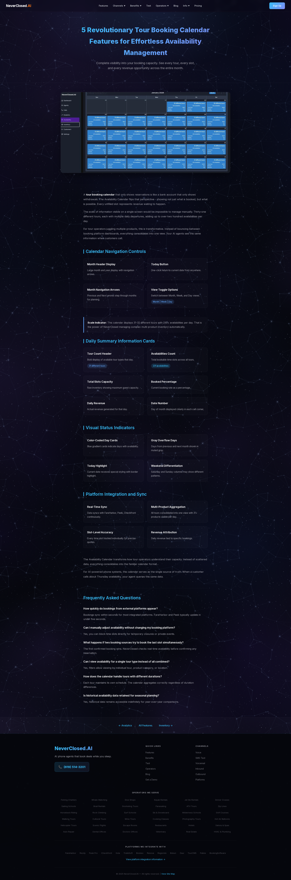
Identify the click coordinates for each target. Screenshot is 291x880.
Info (186, 5)
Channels (119, 5)
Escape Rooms (130, 825)
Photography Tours (191, 819)
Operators (162, 5)
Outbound (201, 774)
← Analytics (125, 725)
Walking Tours (68, 819)
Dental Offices (99, 831)
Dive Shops (130, 800)
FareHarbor (70, 853)
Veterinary (161, 831)
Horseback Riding (68, 812)
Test (148, 5)
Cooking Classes (161, 819)
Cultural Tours (99, 819)
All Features (145, 725)
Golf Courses (222, 812)
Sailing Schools (69, 806)
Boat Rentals (99, 806)
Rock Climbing (99, 812)
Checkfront (106, 853)
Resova (150, 853)
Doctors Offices (130, 831)
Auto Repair (68, 831)
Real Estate (191, 831)
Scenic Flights (99, 825)
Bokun (173, 853)
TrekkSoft (128, 853)
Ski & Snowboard (161, 812)
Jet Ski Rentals (191, 800)
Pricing (198, 5)
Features (103, 5)
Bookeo (139, 853)
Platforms (200, 779)
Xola (118, 853)
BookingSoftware (218, 853)
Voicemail (200, 763)
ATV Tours (192, 806)
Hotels (191, 825)
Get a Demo (151, 779)
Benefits (135, 5)
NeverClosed (18, 6)
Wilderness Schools (191, 812)
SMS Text (200, 758)
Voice (198, 752)
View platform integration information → (145, 859)
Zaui (182, 853)
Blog (176, 5)
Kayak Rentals (160, 800)
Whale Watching (99, 800)
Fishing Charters (69, 800)
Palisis (203, 853)
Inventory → (166, 725)
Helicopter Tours (69, 825)
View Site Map (168, 874)
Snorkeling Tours (130, 806)
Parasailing (161, 806)
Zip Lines (222, 806)
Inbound (200, 768)
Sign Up (277, 5)
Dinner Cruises (222, 800)
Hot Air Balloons (222, 819)
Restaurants (161, 825)
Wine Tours (130, 819)
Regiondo (162, 853)
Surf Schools (130, 812)
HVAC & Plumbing (222, 831)
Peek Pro (93, 853)
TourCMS (192, 853)
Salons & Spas (222, 825)
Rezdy (82, 853)
